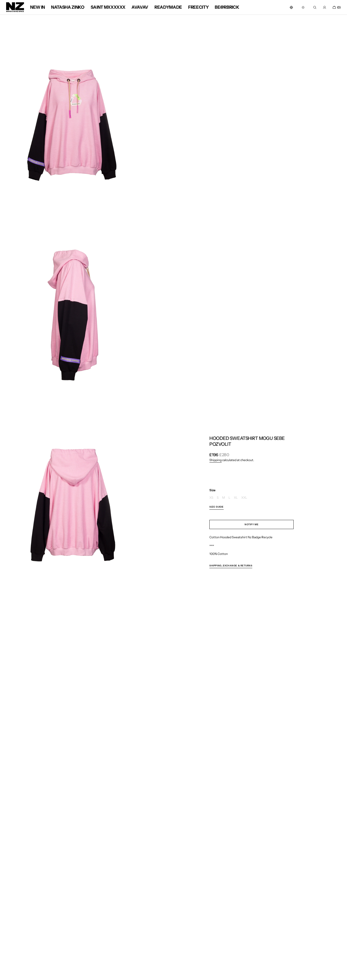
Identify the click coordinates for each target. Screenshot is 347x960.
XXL (244, 498)
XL (236, 498)
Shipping (215, 460)
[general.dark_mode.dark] (303, 7)
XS (211, 498)
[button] (291, 7)
